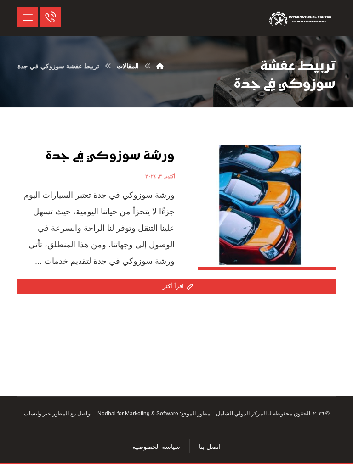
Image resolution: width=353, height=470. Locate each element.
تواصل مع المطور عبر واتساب (57, 413)
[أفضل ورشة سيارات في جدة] (301, 18)
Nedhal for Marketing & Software (137, 413)
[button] (27, 17)
